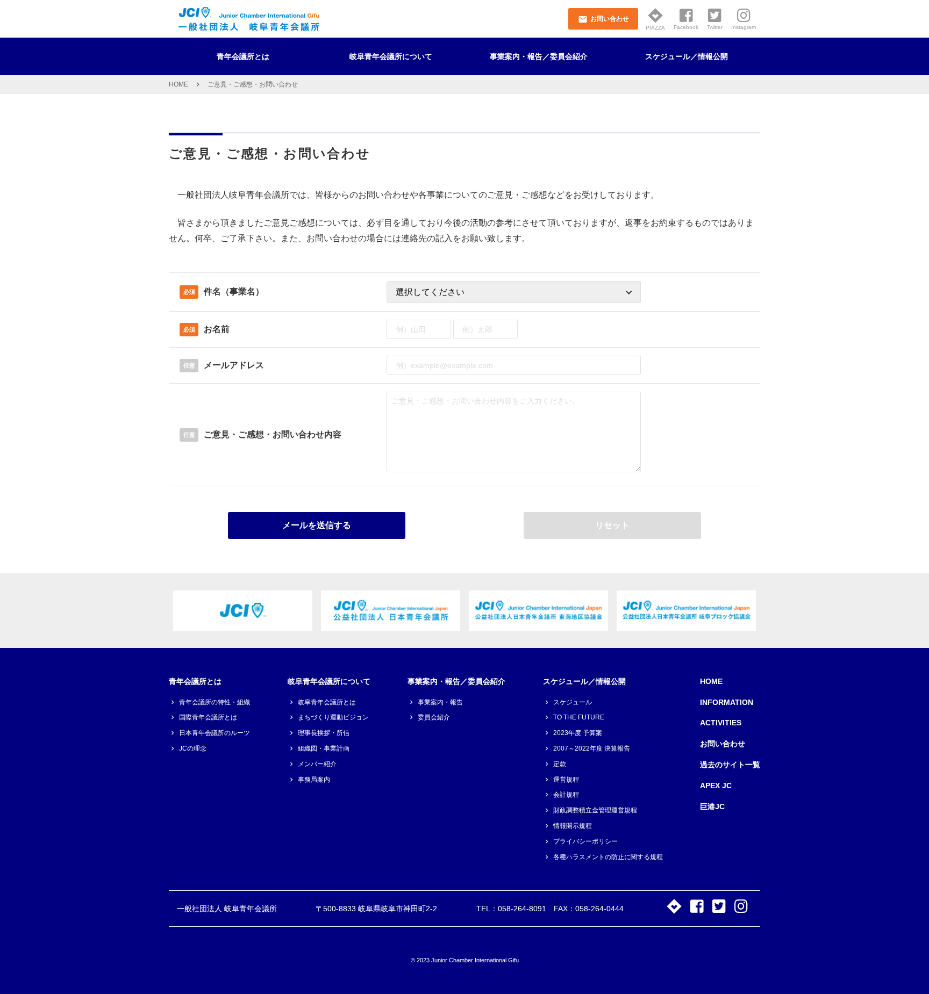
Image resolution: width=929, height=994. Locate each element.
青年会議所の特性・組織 (214, 702)
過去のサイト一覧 (730, 764)
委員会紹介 (434, 717)
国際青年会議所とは (208, 717)
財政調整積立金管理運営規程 (595, 810)
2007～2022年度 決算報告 (591, 748)
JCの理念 (192, 748)
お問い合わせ (722, 743)
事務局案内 (314, 779)
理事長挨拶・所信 (323, 733)
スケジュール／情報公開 (686, 56)
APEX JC (716, 785)
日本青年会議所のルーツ (214, 733)
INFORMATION (726, 702)
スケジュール (572, 702)
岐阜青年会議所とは (327, 702)
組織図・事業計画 (323, 748)
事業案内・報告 (440, 702)
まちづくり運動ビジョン (333, 717)
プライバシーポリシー (585, 841)
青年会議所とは (243, 56)
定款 (559, 764)
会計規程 (566, 794)
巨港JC (712, 806)
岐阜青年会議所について (390, 56)
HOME (178, 84)
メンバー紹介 (317, 764)
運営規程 (566, 779)
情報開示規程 (572, 826)
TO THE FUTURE (578, 717)
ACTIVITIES (720, 722)
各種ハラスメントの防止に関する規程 (608, 857)
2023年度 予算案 (577, 733)
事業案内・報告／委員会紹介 (539, 56)
